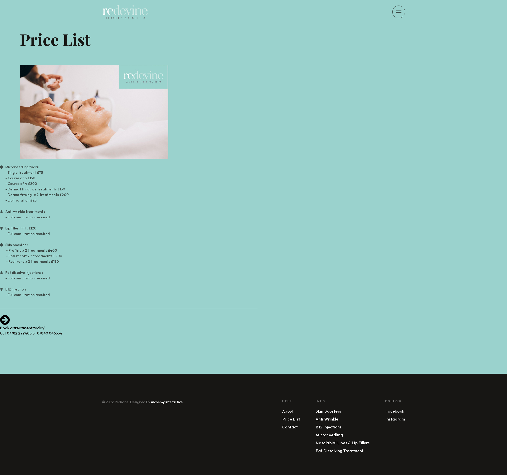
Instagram (395, 419)
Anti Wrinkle (327, 419)
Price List (291, 419)
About (288, 411)
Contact (290, 426)
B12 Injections (329, 426)
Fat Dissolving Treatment (340, 450)
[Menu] (398, 12)
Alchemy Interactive (166, 402)
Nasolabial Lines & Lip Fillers (343, 442)
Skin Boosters (328, 411)
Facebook (394, 411)
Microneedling (329, 434)
